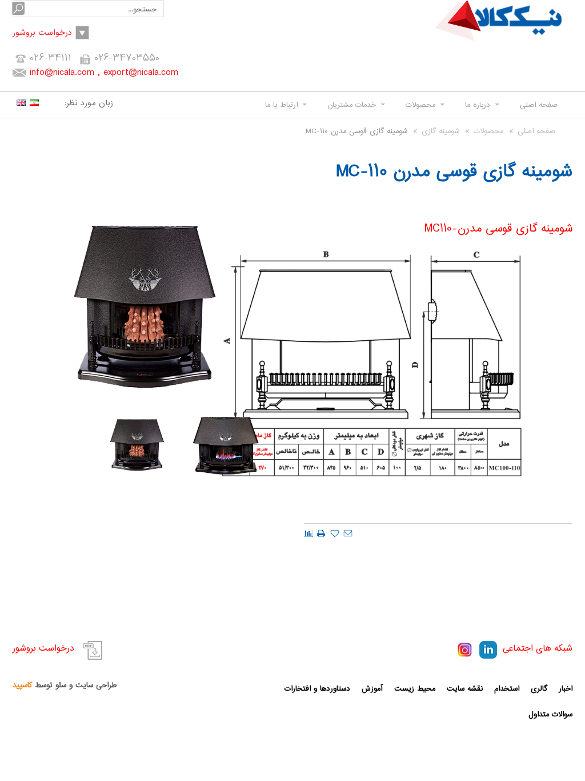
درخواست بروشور (42, 33)
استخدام (506, 688)
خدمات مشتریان (351, 104)
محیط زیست (414, 688)
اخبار (565, 688)
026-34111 (50, 58)
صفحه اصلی (539, 104)
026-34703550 (126, 58)
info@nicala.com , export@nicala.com (104, 72)
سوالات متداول (550, 714)
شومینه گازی (440, 131)
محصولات (420, 104)
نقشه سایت (465, 688)
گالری (539, 688)
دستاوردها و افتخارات (317, 688)
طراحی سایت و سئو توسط (65, 685)
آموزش (372, 688)
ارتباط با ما (281, 104)
